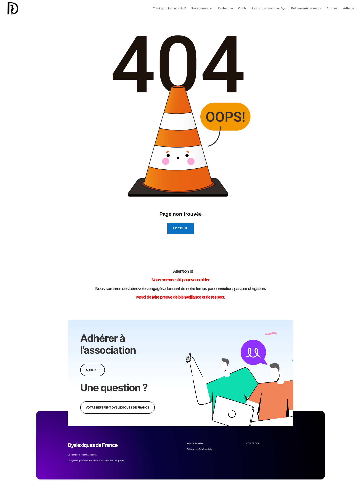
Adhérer (92, 370)
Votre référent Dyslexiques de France (117, 407)
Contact (332, 8)
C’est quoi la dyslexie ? (169, 8)
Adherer (348, 8)
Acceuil (180, 228)
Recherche (225, 8)
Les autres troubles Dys (269, 8)
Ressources (199, 8)
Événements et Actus (306, 8)
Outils (242, 8)
